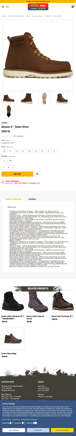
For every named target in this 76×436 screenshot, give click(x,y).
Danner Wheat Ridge (9, 354)
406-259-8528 (43, 390)
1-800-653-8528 (20, 183)
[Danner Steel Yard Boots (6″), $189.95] (63, 301)
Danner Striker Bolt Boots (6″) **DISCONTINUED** (12, 317)
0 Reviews (32, 199)
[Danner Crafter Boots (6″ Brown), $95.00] (38, 301)
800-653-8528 (43, 388)
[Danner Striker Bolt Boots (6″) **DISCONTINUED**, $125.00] (13, 301)
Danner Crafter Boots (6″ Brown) (36, 317)
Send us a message (45, 396)
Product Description (13, 199)
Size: (7, 147)
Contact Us (35, 183)
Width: (8, 156)
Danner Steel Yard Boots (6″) (62, 316)
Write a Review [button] (20, 136)
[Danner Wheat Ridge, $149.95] (13, 338)
